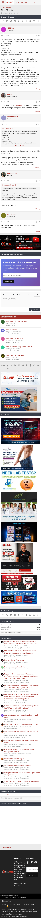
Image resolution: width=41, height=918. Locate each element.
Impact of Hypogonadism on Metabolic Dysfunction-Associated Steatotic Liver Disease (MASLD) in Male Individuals (21, 676)
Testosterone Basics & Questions (14, 737)
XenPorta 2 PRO (5, 916)
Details (21, 913)
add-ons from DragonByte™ (25, 911)
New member (11, 330)
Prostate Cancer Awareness (14, 660)
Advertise (23, 897)
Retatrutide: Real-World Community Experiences (21, 724)
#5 (39, 222)
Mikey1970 (8, 332)
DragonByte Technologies (11, 913)
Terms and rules (15, 904)
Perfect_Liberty (9, 340)
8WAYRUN (23, 916)
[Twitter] (31, 863)
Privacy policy (25, 904)
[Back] (30, 2)
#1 (39, 36)
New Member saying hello (16, 321)
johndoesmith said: (8, 185)
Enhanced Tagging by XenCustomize (12, 914)
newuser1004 (5, 795)
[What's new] (34, 2)
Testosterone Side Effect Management (16, 762)
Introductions (12, 323)
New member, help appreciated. (18, 346)
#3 (39, 124)
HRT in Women (9, 756)
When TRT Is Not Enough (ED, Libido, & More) (18, 648)
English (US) (7, 901)
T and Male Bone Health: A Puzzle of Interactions (21, 782)
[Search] (38, 2)
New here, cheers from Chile (14, 667)
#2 (39, 102)
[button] (3, 294)
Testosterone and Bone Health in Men (17, 765)
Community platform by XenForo (18, 909)
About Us (8, 897)
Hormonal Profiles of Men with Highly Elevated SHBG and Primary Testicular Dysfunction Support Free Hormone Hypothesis (21, 696)
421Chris (5, 13)
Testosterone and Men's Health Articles (16, 682)
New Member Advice (14, 338)
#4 (39, 181)
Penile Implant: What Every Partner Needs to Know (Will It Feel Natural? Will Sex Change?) (20, 642)
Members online (8, 791)
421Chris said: (6, 128)
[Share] (36, 36)
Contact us (4, 904)
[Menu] (2, 2)
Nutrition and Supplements (12, 746)
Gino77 (7, 357)
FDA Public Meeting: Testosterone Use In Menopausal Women (19, 750)
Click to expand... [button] (20, 145)
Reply (38, 89)
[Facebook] (27, 863)
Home (3, 906)
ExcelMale (18, 105)
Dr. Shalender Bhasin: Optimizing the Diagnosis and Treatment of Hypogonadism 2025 (21, 686)
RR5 (6, 323)
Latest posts (6, 638)
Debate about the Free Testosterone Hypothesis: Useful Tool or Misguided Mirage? (21, 707)
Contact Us (15, 897)
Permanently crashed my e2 (14, 758)
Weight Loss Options (10, 728)
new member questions (15, 355)
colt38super (8, 349)
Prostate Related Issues (11, 657)
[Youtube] (35, 863)
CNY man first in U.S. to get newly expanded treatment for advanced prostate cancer (20, 652)
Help (32, 904)
